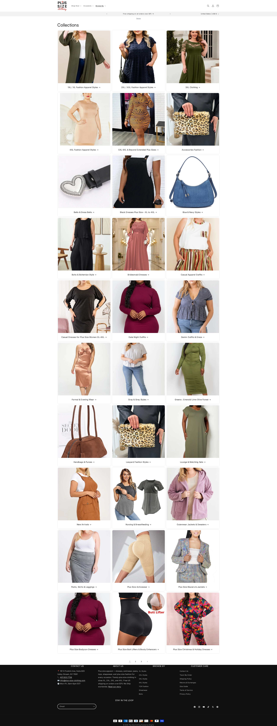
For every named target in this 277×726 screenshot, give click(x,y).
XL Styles (142, 671)
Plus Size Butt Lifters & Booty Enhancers (137, 649)
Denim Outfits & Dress (191, 337)
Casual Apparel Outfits (191, 275)
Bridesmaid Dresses (137, 275)
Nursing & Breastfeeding (137, 524)
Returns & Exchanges (188, 682)
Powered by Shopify (147, 725)
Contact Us (184, 671)
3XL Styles (143, 679)
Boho (141, 694)
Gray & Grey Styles (137, 399)
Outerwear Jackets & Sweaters (191, 524)
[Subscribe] (93, 706)
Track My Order (186, 675)
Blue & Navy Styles (192, 212)
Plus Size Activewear (137, 587)
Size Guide (184, 686)
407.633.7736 (66, 677)
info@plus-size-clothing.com (72, 680)
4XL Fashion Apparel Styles (83, 150)
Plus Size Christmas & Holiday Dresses (191, 649)
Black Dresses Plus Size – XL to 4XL (137, 212)
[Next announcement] (170, 14)
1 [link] (129, 661)
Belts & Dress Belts (83, 212)
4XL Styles (143, 682)
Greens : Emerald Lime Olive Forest (192, 399)
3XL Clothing (191, 87)
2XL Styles (143, 675)
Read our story (114, 687)
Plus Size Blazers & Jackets (191, 587)
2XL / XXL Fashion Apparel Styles (137, 87)
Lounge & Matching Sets (191, 462)
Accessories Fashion (191, 150)
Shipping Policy (186, 679)
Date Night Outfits (137, 337)
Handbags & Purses (83, 462)
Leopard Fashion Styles (137, 462)
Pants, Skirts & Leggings (82, 587)
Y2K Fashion (144, 686)
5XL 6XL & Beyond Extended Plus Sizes (137, 150)
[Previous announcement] (106, 14)
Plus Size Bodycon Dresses (83, 649)
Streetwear (143, 690)
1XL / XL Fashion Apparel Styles (83, 87)
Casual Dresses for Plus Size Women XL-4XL (82, 337)
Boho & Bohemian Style (83, 275)
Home (138, 18)
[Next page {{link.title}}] (147, 661)
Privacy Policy (185, 694)
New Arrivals (83, 524)
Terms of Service (186, 690)
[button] (76, 6)
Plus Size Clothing (135, 725)
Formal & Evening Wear (83, 399)
